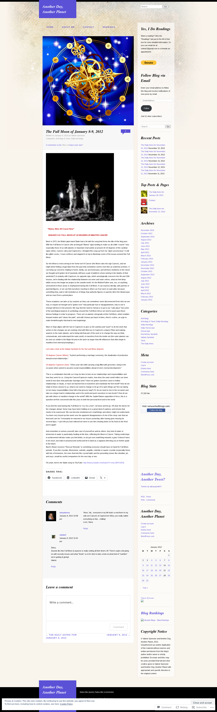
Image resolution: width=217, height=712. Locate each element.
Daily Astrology (147, 325)
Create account (147, 362)
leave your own (76, 145)
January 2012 (146, 300)
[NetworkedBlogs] (156, 408)
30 (143, 581)
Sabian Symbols (147, 337)
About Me (68, 27)
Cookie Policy (66, 704)
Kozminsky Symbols (149, 334)
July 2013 (145, 243)
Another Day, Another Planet (54, 9)
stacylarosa (65, 513)
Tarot (143, 341)
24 (147, 575)
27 (160, 575)
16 (143, 570)
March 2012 (146, 293)
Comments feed (147, 372)
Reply (85, 528)
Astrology (145, 318)
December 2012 (147, 265)
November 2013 (147, 230)
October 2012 (146, 271)
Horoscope (145, 331)
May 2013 (145, 249)
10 (147, 565)
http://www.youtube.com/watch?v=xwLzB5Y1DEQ (103, 463)
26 (156, 575)
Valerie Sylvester (78, 135)
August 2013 (146, 240)
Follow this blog (156, 410)
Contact (88, 27)
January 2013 (146, 262)
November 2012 (147, 268)
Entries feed (146, 368)
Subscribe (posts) (87, 692)
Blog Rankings (152, 613)
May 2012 (145, 287)
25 (152, 575)
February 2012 (147, 297)
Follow (146, 108)
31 (147, 581)
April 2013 (145, 252)
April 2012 (145, 290)
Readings (109, 27)
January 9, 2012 (118, 635)
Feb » (145, 588)
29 (169, 575)
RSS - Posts (146, 497)
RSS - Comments (148, 500)
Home (50, 27)
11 (152, 565)
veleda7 (63, 535)
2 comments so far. (54, 145)
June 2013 (145, 246)
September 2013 (147, 237)
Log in (143, 365)
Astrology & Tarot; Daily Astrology (69, 139)
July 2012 (145, 281)
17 (147, 570)
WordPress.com (147, 375)
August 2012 (146, 278)
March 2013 (146, 256)
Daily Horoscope (148, 328)
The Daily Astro (147, 344)
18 (152, 570)
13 (160, 565)
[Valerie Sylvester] (142, 602)
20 (160, 570)
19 (156, 570)
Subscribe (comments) (104, 692)
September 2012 (147, 275)
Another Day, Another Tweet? (153, 476)
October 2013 (146, 233)
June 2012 (145, 284)
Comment (118, 627)
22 (169, 570)
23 (143, 575)
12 (156, 565)
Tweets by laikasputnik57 (151, 486)
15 (169, 565)
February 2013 (147, 259)
